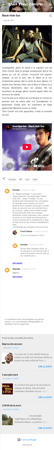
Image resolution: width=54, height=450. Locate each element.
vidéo (35, 179)
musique (12, 179)
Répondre (17, 263)
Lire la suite (45, 366)
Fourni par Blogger (28, 440)
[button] (50, 16)
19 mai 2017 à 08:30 (28, 190)
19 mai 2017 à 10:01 (36, 245)
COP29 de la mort (11, 405)
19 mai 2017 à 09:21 (40, 231)
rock (27, 179)
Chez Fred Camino (25, 4)
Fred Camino (26, 231)
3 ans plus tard (10, 374)
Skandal (16, 269)
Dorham (16, 190)
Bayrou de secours (12, 344)
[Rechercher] (50, 5)
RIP (20, 179)
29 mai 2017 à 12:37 (28, 269)
